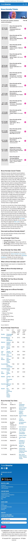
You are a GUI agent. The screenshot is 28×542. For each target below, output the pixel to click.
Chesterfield (4, 364)
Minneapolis (4, 337)
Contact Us (3, 485)
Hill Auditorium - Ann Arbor (23, 423)
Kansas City (3, 347)
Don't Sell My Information (6, 506)
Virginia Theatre (8, 369)
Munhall (3, 376)
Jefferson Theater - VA (8, 385)
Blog (2, 498)
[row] (14, 29)
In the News (3, 497)
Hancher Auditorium (9, 352)
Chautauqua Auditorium (9, 335)
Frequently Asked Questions (7, 486)
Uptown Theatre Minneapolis (9, 339)
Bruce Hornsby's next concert (18, 254)
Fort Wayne (2, 372)
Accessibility (3, 508)
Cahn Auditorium (9, 355)
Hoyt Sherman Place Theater (8, 360)
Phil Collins (22, 218)
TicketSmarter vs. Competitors (7, 494)
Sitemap (3, 509)
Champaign (3, 368)
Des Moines (3, 358)
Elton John (16, 221)
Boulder (3, 334)
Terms (2, 504)
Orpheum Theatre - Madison (8, 344)
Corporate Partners (5, 493)
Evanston (3, 354)
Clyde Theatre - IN (8, 373)
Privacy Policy (4, 505)
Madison (3, 342)
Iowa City (2, 352)
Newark (3, 388)
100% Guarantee (4, 488)
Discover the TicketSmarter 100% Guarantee (14, 1)
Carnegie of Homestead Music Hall (9, 379)
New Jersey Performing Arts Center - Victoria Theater (23, 456)
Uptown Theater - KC (8, 348)
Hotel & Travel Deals (5, 496)
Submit (3, 526)
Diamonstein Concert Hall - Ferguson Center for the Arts (23, 450)
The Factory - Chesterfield (9, 365)
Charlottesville (4, 384)
